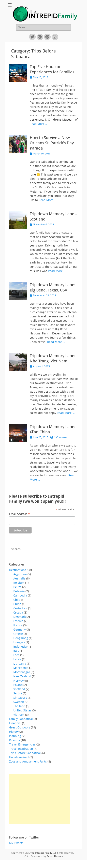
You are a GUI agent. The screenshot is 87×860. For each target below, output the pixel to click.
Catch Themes (55, 856)
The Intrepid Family (41, 852)
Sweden (18, 702)
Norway (18, 680)
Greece (18, 634)
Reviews (14, 740)
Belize (17, 587)
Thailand (19, 706)
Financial (15, 723)
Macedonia (20, 668)
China (17, 604)
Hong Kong (20, 638)
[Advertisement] (39, 799)
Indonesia (20, 646)
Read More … (39, 124)
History (14, 732)
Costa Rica (20, 608)
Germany (19, 629)
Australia (19, 578)
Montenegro (21, 672)
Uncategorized (19, 757)
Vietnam (18, 714)
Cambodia (20, 595)
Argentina (20, 574)
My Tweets (16, 843)
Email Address (19, 514)
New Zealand (22, 676)
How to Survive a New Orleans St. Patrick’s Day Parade (52, 143)
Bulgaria (19, 591)
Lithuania (19, 663)
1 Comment (60, 437)
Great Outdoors (19, 727)
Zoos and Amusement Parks (28, 761)
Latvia (17, 659)
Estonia (18, 621)
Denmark (19, 617)
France (17, 625)
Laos (16, 655)
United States (22, 710)
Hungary (19, 642)
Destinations (17, 570)
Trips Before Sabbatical (25, 753)
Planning (15, 736)
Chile (16, 600)
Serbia (17, 693)
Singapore (20, 697)
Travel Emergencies (22, 744)
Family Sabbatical (21, 719)
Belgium (18, 583)
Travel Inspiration (21, 749)
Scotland (19, 689)
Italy (16, 651)
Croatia (18, 612)
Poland (18, 685)
